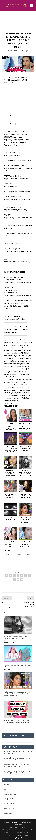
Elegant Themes (17, 822)
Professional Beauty (10, 803)
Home (11, 827)
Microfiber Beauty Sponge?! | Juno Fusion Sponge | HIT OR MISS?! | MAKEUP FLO (16, 638)
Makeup (6, 784)
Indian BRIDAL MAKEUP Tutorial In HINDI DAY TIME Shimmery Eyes (17, 765)
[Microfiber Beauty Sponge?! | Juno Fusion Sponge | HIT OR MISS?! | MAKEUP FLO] (18, 625)
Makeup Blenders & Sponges (18, 50)
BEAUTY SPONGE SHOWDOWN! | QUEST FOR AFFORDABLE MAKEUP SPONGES (17, 721)
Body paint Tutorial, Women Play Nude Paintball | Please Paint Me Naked (17, 772)
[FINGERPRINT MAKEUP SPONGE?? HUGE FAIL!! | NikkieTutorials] (18, 653)
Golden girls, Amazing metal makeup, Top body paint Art (18, 752)
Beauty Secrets (9, 808)
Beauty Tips (8, 813)
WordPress (18, 824)
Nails (5, 789)
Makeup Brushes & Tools (12, 794)
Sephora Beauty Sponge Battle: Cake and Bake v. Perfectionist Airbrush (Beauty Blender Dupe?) (17, 693)
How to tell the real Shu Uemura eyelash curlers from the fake (17, 759)
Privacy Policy (23, 835)
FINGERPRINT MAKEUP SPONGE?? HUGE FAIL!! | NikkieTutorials (17, 666)
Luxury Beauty (8, 799)
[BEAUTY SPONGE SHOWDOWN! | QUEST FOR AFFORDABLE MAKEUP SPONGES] (18, 709)
